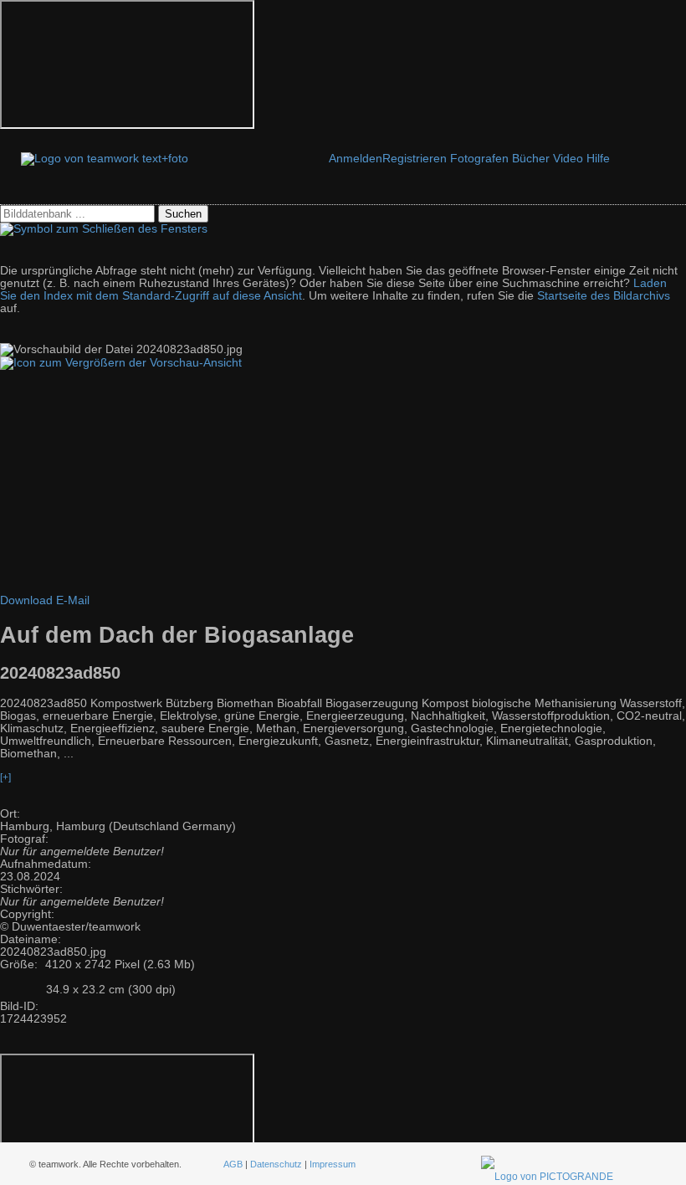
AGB (233, 1164)
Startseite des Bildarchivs (603, 296)
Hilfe (598, 158)
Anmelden (355, 158)
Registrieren (414, 158)
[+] (5, 777)
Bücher (531, 158)
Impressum (333, 1164)
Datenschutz (276, 1164)
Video (568, 158)
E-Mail (73, 600)
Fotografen (479, 158)
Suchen (183, 214)
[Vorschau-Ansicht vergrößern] (121, 363)
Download (26, 600)
